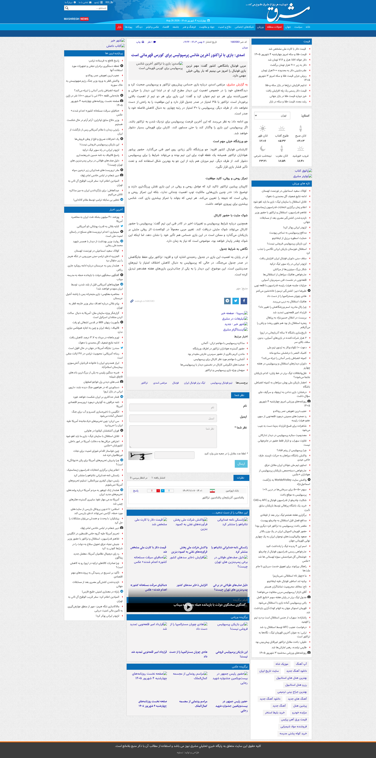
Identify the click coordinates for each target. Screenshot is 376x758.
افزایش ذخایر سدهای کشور (191, 585)
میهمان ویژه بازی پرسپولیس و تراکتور (225, 370)
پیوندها (128, 27)
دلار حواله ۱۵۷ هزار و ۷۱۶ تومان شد (287, 60)
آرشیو (97, 2)
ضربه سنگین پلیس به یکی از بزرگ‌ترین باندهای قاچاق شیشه (96, 375)
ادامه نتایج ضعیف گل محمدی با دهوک (286, 196)
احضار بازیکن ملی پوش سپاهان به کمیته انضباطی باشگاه (282, 385)
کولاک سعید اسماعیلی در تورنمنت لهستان (284, 191)
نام (245, 406)
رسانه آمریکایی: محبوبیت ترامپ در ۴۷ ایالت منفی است (94, 356)
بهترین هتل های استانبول (291, 678)
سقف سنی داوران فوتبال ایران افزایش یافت (283, 258)
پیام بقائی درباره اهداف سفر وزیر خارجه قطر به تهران (96, 305)
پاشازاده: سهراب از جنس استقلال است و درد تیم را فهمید (282, 620)
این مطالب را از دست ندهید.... (230, 512)
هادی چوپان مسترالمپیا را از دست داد (287, 296)
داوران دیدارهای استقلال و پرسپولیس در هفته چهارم (283, 366)
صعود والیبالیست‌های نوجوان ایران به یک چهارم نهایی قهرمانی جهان (283, 539)
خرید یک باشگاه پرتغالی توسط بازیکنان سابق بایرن (284, 508)
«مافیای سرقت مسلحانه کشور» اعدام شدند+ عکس (97, 113)
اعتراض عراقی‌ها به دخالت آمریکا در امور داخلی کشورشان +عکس (96, 443)
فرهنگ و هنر (189, 27)
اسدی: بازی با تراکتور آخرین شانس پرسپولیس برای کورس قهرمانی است (188, 55)
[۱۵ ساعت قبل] (147, 685)
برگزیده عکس (240, 666)
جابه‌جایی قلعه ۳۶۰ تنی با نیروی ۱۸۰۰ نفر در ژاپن (92, 96)
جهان (288, 27)
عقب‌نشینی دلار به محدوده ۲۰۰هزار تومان (284, 70)
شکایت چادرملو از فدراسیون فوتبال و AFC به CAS (280, 500)
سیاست (298, 27)
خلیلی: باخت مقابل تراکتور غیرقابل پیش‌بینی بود (281, 642)
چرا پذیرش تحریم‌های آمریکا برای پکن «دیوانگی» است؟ (95, 462)
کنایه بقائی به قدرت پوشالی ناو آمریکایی (98, 226)
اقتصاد (165, 27)
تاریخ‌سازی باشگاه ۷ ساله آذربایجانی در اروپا (283, 333)
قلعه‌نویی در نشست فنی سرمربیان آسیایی (284, 280)
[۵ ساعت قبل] (188, 531)
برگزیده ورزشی (239, 617)
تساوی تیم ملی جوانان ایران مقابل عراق (286, 465)
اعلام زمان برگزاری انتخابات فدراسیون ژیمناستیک (280, 207)
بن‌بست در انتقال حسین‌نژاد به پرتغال (286, 318)
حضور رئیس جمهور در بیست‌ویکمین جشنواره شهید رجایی (231, 706)
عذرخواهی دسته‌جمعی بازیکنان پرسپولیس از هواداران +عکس (284, 473)
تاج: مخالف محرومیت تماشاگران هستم (286, 587)
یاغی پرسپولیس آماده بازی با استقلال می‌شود (282, 603)
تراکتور (144, 383)
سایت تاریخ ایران (269, 671)
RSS (108, 2)
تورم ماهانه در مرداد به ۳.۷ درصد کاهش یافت (94, 337)
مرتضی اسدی (160, 383)
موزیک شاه (282, 664)
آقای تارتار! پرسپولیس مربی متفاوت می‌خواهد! (282, 592)
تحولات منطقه (274, 27)
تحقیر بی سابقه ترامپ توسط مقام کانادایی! (96, 200)
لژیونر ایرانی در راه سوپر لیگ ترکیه (288, 264)
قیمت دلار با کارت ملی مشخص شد (288, 49)
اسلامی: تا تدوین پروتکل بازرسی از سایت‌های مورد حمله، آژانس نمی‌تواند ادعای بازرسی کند (97, 511)
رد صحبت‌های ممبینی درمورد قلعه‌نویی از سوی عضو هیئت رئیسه (284, 418)
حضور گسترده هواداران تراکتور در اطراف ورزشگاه (219, 349)
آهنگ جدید (279, 706)
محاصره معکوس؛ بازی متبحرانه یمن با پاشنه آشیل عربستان (94, 296)
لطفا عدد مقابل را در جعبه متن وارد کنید (226, 454)
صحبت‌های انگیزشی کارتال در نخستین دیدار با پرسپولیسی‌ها (212, 365)
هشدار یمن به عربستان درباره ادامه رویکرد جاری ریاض (95, 268)
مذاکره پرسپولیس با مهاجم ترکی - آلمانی (223, 343)
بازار (119, 27)
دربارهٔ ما (69, 2)
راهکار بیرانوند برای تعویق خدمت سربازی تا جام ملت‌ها (283, 568)
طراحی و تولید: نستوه (188, 752)
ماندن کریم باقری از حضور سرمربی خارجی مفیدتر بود (216, 354)
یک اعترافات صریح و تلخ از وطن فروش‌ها (97, 139)
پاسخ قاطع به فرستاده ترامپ (104, 61)
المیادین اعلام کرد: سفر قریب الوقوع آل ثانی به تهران (95, 183)
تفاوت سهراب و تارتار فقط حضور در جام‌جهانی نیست (284, 443)
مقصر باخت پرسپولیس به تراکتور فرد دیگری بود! (281, 526)
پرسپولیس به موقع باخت (293, 495)
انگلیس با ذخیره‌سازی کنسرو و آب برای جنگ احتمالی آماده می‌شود (97, 414)
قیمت (307, 41)
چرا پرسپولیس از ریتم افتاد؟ (292, 450)
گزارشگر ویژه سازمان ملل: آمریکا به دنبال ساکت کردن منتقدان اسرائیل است (95, 315)
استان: (305, 115)
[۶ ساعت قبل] (147, 531)
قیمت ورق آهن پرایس (294, 719)
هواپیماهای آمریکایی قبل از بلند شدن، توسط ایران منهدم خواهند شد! (97, 287)
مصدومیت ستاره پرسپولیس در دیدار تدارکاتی (282, 435)
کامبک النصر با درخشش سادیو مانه (288, 353)
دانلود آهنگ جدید (296, 671)
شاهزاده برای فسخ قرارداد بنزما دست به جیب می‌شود (284, 428)
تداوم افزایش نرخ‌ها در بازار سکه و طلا (286, 85)
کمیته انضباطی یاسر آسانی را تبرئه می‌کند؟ (284, 358)
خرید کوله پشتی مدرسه (293, 733)
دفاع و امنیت (224, 27)
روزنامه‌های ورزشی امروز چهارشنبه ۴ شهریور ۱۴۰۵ (284, 403)
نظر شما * (241, 427)
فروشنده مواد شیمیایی (293, 726)
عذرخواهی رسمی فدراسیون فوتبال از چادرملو (283, 552)
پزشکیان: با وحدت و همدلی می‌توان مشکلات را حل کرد (96, 520)
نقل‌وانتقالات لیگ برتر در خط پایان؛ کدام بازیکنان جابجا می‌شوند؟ (282, 375)
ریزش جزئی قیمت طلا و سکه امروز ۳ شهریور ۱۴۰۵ (284, 78)
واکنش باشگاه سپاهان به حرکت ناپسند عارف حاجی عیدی (284, 457)
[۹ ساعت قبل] (188, 568)
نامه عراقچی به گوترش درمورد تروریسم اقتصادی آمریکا (95, 404)
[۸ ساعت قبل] (228, 568)
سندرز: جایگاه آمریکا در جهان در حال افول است (93, 348)
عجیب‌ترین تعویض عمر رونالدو (290, 411)
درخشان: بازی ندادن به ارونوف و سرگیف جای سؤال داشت (284, 394)
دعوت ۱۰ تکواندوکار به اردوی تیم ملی (287, 347)
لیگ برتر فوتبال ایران (194, 383)
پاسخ (135, 491)
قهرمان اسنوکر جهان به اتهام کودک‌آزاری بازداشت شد (282, 610)
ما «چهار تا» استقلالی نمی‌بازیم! (290, 576)
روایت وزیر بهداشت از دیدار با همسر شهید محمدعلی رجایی (98, 243)
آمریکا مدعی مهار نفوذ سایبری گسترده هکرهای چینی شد (96, 501)
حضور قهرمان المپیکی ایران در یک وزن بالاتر (283, 531)
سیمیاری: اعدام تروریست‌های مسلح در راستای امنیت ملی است (96, 234)
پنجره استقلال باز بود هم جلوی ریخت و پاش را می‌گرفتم (283, 325)
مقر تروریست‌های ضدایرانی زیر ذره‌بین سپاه (95, 170)
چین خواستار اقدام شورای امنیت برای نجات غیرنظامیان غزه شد (98, 453)
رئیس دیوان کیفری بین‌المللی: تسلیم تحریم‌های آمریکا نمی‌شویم (95, 483)
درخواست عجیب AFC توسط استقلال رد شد (283, 627)
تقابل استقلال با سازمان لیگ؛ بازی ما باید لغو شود (280, 202)
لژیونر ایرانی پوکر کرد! (295, 227)
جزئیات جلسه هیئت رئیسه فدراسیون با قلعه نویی (280, 285)
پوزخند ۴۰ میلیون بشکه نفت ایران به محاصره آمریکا (97, 219)
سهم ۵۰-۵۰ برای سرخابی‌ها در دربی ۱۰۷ (285, 489)
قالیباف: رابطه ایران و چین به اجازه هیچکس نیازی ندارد (95, 330)
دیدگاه (139, 27)
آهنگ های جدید (297, 699)
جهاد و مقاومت (207, 27)
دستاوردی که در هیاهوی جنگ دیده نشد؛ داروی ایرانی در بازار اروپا (96, 389)
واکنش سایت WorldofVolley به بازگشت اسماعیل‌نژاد (286, 482)
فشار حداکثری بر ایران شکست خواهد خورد (96, 397)
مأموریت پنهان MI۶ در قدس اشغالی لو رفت (95, 322)
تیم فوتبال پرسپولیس (221, 383)
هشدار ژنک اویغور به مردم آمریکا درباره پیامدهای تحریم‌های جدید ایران (95, 492)
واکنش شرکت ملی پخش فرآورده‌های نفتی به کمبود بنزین (189, 550)
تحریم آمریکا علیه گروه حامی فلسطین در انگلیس (93, 533)
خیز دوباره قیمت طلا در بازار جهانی (288, 96)
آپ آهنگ (301, 664)
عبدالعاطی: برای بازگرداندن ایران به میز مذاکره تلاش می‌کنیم (96, 192)
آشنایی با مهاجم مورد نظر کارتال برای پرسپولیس (219, 359)
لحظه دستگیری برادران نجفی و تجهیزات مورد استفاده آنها (97, 68)
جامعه (176, 27)
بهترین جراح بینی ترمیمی (292, 692)
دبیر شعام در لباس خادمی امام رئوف (99, 175)
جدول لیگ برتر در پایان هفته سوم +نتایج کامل (282, 597)
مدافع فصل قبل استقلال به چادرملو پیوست (283, 520)
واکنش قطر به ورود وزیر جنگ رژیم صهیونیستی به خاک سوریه (94, 83)
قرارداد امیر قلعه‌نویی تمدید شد (290, 312)
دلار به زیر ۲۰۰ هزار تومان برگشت (288, 65)
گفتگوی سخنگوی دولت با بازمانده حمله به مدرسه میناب (210, 605)
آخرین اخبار (116, 209)
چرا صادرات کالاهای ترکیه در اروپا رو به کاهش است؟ (96, 565)
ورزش (260, 27)
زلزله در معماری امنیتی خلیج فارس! (100, 592)
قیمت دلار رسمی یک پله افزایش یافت (286, 91)
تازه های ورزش (301, 183)
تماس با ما (84, 2)
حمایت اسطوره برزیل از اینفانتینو (289, 238)
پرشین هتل (300, 706)
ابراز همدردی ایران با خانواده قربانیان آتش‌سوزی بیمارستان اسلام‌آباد (95, 365)
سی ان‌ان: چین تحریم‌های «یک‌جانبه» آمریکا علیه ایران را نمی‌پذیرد (95, 423)
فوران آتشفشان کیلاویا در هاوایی (101, 431)
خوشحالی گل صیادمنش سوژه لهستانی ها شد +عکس (284, 559)
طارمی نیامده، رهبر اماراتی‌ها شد (289, 647)
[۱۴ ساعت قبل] (147, 568)
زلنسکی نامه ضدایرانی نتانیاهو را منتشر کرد (229, 550)
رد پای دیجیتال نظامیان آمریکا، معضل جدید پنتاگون (98, 556)
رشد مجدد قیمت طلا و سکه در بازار (288, 102)
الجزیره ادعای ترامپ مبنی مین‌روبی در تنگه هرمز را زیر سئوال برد (95, 258)
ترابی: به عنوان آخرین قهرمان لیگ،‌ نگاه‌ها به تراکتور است (284, 635)
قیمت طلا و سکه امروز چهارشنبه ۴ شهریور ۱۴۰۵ (280, 54)
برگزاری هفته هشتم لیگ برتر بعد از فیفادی (283, 515)
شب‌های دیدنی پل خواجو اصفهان (101, 382)
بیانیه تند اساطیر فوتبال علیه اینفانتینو (287, 581)
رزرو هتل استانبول (296, 685)
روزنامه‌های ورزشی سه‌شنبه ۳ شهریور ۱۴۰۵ (283, 653)
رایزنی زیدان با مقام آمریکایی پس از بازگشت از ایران (96, 132)
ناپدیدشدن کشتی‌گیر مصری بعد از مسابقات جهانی (285, 220)
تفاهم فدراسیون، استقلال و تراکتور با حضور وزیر (281, 212)
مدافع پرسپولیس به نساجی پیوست (288, 233)
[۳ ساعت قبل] (228, 531)
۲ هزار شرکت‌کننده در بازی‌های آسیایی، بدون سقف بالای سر (284, 340)
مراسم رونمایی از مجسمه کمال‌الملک (193, 704)
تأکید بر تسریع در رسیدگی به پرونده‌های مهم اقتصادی (97, 575)
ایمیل (243, 417)
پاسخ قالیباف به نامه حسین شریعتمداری (97, 155)
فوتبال (175, 383)
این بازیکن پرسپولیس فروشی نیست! (287, 244)
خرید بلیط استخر (275, 712)
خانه (308, 27)
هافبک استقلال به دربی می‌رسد (290, 301)
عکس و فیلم (152, 27)
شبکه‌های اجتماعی (244, 27)
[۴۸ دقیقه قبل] (188, 607)
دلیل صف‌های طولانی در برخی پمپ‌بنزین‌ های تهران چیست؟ (96, 163)
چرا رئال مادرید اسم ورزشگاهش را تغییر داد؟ (282, 307)
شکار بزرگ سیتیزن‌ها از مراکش (290, 269)
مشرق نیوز (279, 11)
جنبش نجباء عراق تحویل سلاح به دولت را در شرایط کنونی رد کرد (97, 546)
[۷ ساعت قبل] (228, 685)
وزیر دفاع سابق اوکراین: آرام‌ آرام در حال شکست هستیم (95, 122)
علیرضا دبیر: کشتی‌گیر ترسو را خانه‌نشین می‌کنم (281, 291)
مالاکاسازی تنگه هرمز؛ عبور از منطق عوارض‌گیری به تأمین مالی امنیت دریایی (95, 608)
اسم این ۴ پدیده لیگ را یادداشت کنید (286, 546)
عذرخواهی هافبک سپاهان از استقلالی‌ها (285, 274)
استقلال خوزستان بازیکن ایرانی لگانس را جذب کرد (283, 251)
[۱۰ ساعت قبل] (147, 635)
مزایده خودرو (299, 712)
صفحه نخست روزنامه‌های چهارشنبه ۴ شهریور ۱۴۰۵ (152, 704)
